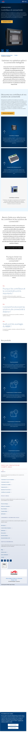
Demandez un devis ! (7, 21)
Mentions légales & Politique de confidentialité (14, 578)
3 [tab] (11, 50)
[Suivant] (7, 50)
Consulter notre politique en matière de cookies (12, 721)
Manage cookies (13, 727)
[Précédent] (2, 50)
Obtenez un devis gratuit (8, 113)
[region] (13, 721)
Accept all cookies (13, 724)
